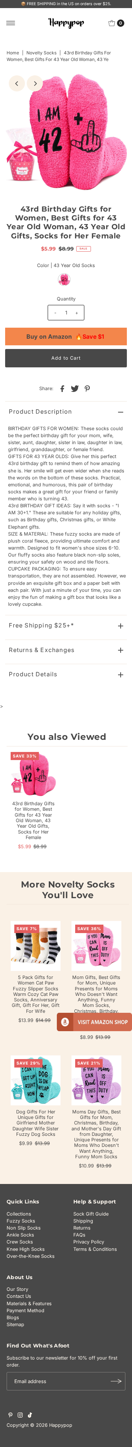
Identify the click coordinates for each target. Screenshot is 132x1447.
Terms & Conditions (95, 1249)
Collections (19, 1214)
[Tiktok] (30, 1416)
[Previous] (17, 83)
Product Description (40, 411)
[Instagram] (20, 1416)
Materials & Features (29, 1303)
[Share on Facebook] (62, 388)
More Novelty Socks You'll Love (68, 889)
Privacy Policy (88, 1242)
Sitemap (15, 1324)
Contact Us (19, 1296)
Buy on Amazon (65, 336)
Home (13, 52)
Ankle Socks (20, 1235)
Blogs (13, 1317)
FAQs (79, 1235)
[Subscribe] (116, 1381)
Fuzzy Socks (21, 1221)
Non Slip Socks (24, 1228)
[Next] (35, 83)
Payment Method (25, 1310)
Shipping (83, 1221)
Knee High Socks (26, 1249)
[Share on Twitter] (74, 388)
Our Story (17, 1289)
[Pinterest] (10, 1416)
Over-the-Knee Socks (31, 1256)
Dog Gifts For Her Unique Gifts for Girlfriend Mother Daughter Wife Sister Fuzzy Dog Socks (35, 1123)
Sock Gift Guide (91, 1214)
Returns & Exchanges (41, 650)
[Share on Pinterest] (87, 388)
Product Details (33, 674)
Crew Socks (20, 1242)
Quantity (66, 299)
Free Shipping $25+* (41, 625)
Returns (82, 1228)
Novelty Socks (41, 52)
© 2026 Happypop (51, 1425)
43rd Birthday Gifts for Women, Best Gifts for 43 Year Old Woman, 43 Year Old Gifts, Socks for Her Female (33, 820)
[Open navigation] (10, 23)
